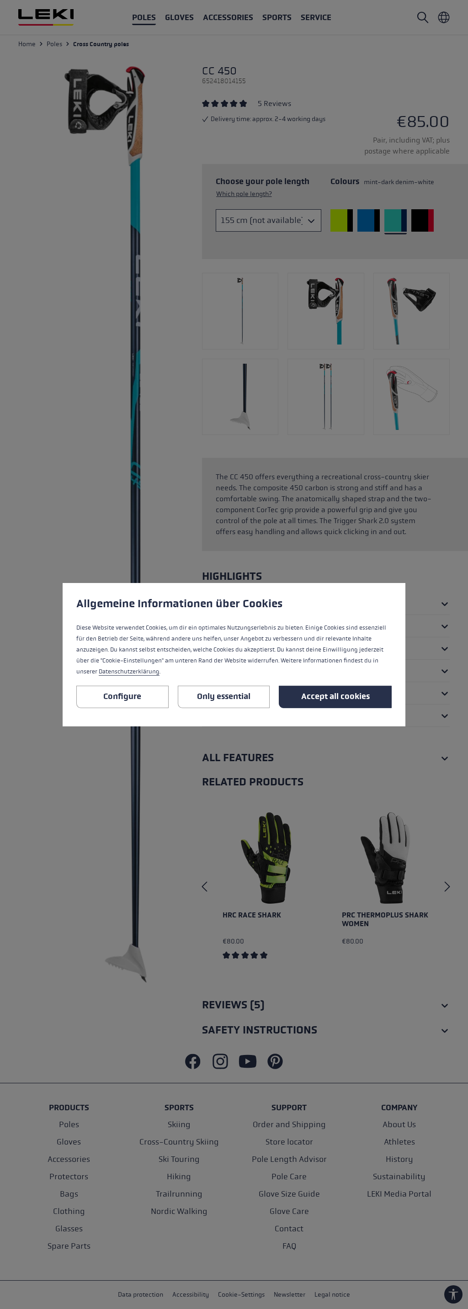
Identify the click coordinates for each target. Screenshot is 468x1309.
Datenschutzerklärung (129, 671)
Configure (122, 696)
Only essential (223, 696)
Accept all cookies (335, 696)
